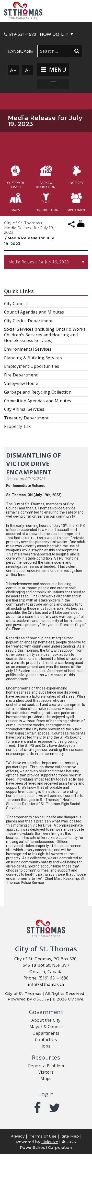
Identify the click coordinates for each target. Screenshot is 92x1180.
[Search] (76, 51)
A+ (13, 70)
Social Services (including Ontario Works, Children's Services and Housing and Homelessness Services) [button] (45, 334)
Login (46, 1094)
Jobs (46, 1046)
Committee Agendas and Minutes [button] (37, 401)
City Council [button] (16, 303)
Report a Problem (46, 1065)
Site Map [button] (70, 1136)
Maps (46, 1078)
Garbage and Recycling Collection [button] (37, 392)
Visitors (46, 1072)
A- (27, 70)
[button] (46, 11)
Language (20, 51)
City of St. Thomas (22, 223)
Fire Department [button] (21, 375)
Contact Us (46, 1039)
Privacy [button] (17, 1136)
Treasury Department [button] (26, 418)
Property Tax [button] (17, 426)
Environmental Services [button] (28, 349)
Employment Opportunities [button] (31, 366)
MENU (57, 69)
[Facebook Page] (37, 1108)
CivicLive (41, 999)
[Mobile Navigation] (53, 84)
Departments (45, 1033)
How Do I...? (54, 34)
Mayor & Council (46, 1026)
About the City (46, 1020)
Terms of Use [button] (43, 1136)
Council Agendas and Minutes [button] (34, 312)
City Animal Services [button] (24, 409)
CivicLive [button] (49, 1142)
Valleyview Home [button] (21, 383)
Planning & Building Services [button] (33, 358)
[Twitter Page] (54, 1108)
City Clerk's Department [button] (28, 321)
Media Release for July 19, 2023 (29, 230)
